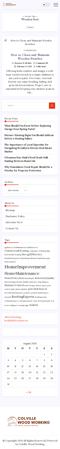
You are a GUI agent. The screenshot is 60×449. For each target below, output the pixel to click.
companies (34, 251)
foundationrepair (43, 258)
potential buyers (37, 288)
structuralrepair (43, 301)
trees (6, 305)
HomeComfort (10, 262)
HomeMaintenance (21, 273)
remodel (7, 297)
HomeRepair (29, 278)
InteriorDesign (10, 282)
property (27, 293)
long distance (43, 282)
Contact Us (12, 228)
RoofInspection (41, 297)
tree (52, 301)
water (34, 305)
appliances (8, 247)
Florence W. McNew (23, 63)
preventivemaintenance (13, 293)
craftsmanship (44, 251)
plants (18, 289)
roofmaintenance (11, 301)
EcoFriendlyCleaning (12, 255)
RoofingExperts (23, 296)
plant (13, 289)
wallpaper (13, 305)
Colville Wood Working (31, 444)
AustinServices (32, 247)
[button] (46, 4)
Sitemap (10, 210)
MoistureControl (14, 285)
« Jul (28, 392)
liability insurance (30, 282)
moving (31, 285)
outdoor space (41, 285)
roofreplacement (25, 301)
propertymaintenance (39, 293)
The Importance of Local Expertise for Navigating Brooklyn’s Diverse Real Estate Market (28, 148)
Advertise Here (14, 222)
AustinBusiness (19, 247)
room (35, 301)
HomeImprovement (25, 267)
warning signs (23, 305)
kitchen (19, 282)
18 (15, 372)
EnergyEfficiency (32, 254)
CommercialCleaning (16, 250)
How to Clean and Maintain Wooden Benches (30, 57)
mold (26, 285)
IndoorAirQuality (44, 278)
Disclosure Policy (15, 216)
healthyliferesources (16, 320)
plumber (24, 289)
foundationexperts (11, 258)
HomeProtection (14, 278)
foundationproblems (28, 258)
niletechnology (13, 317)
